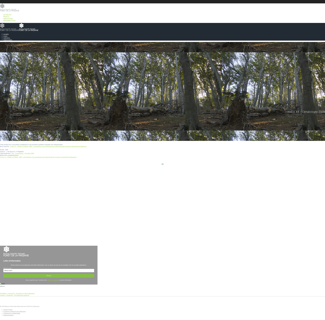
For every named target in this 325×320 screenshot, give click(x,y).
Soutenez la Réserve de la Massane (14, 311)
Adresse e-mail (7, 268)
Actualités (7, 14)
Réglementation (9, 20)
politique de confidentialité (53, 280)
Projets (6, 16)
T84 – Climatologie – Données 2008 (22, 153)
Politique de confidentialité (11, 313)
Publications (8, 18)
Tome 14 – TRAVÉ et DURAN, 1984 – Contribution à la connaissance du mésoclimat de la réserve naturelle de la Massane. (48, 146)
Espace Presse (7, 310)
